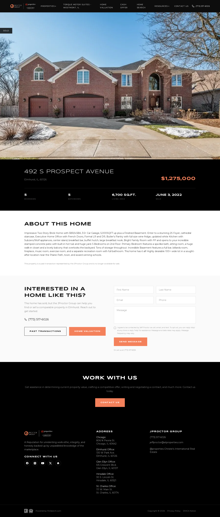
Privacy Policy (174, 511)
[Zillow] (58, 463)
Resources (162, 6)
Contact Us (181, 6)
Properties (48, 6)
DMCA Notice (189, 511)
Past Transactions (45, 331)
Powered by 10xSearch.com (48, 511)
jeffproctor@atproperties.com (166, 442)
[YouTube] (43, 463)
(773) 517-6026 (203, 6)
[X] (50, 463)
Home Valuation (87, 331)
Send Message (130, 342)
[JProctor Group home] (23, 6)
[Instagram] (35, 463)
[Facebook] (27, 463)
